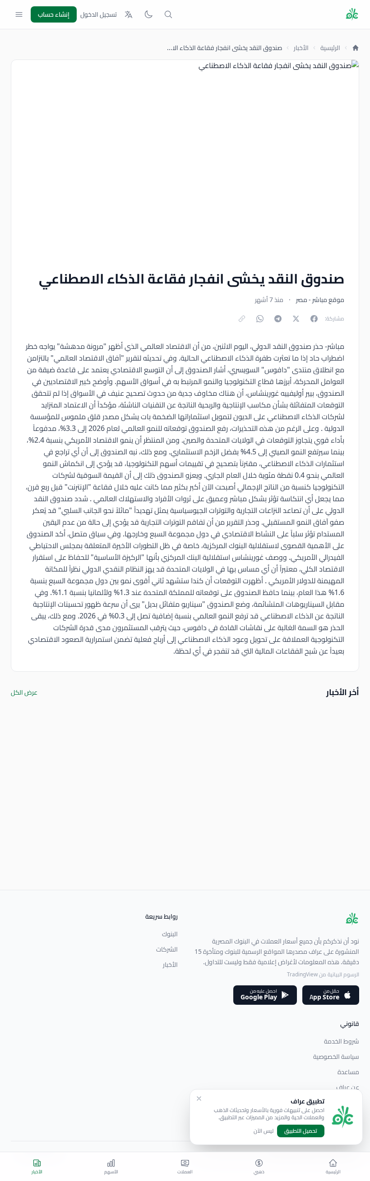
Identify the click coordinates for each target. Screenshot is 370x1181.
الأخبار (301, 47)
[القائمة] (19, 14)
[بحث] (168, 14)
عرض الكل (24, 692)
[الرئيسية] (355, 47)
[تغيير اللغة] (128, 14)
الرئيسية (330, 47)
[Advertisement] (185, 827)
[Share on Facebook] (314, 318)
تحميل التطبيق (300, 1131)
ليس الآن (263, 1131)
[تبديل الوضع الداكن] (148, 14)
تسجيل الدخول (98, 14)
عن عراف (347, 1087)
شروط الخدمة (341, 1041)
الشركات (167, 949)
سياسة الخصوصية (336, 1056)
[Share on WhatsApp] (260, 318)
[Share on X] (296, 318)
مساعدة (348, 1072)
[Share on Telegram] (278, 318)
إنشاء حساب (53, 14)
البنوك (170, 934)
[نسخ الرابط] (242, 318)
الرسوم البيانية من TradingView (323, 974)
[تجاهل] (199, 1098)
